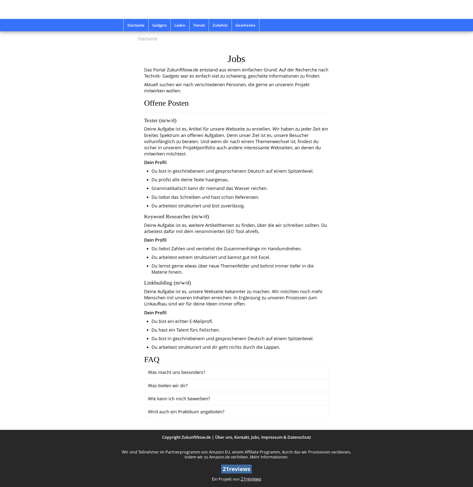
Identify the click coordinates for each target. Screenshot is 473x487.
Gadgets (159, 25)
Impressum (272, 437)
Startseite (136, 25)
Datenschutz (299, 437)
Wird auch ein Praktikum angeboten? (186, 411)
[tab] (236, 372)
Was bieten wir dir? (168, 385)
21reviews (251, 479)
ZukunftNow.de (196, 437)
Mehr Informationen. (269, 457)
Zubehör (220, 25)
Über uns (223, 437)
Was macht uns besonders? (176, 372)
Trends (199, 25)
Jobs (255, 437)
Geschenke (245, 25)
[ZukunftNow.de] (158, 9)
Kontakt (241, 437)
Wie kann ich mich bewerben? (179, 398)
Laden (180, 25)
